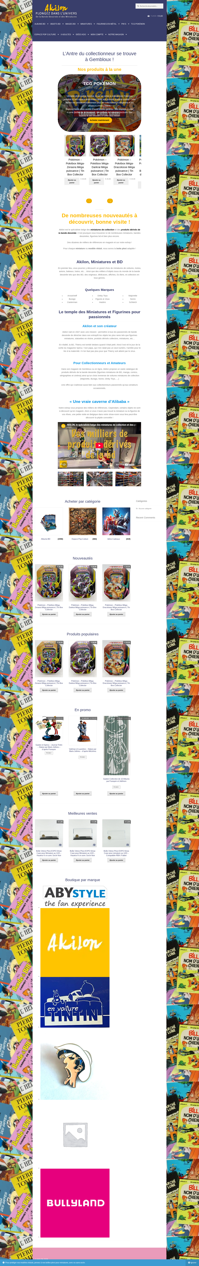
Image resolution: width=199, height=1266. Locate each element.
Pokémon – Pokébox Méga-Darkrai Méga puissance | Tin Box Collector (99, 167)
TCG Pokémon (138, 24)
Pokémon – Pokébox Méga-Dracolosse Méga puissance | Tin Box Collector (124, 167)
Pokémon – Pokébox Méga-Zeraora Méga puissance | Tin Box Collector (75, 167)
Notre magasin (116, 34)
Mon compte (97, 34)
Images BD (70, 24)
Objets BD (55, 24)
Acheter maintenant (99, 120)
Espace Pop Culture (45, 34)
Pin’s (123, 24)
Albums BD (40, 24)
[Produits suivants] (110, 201)
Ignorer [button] (193, 1263)
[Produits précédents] (89, 201)
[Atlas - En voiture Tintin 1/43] (85, 1002)
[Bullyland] (85, 1203)
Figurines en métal (107, 24)
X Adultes (66, 34)
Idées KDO (81, 34)
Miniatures (86, 24)
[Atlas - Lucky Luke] (85, 1064)
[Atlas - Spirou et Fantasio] (85, 1134)
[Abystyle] (85, 897)
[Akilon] (85, 942)
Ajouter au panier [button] (49, 614)
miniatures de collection (102, 230)
